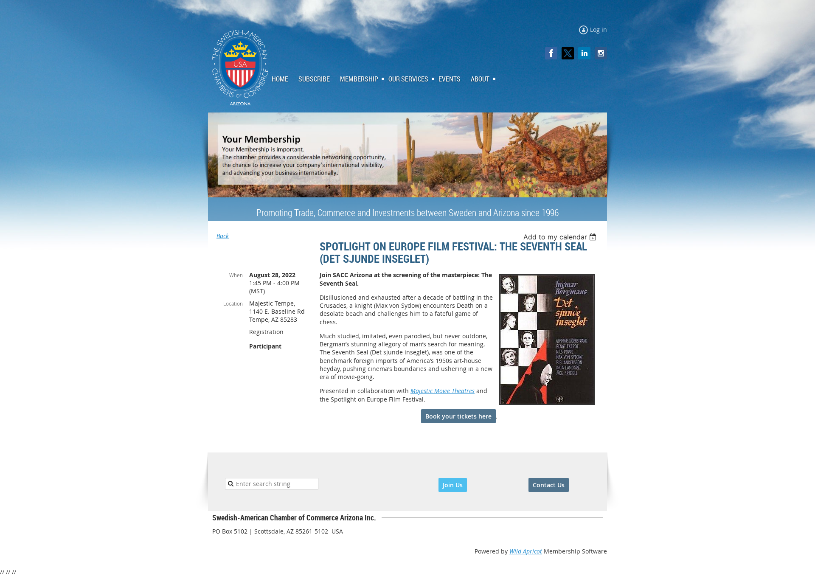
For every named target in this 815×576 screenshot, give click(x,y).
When (236, 275)
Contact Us (549, 485)
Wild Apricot (525, 551)
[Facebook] (551, 53)
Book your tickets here (458, 416)
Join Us (453, 485)
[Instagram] (601, 53)
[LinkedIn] (584, 53)
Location (233, 303)
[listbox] (561, 237)
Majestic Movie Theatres (442, 391)
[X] (568, 53)
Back (222, 236)
